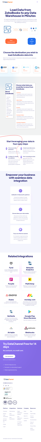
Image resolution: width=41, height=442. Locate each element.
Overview (5, 411)
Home (25, 411)
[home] (7, 2)
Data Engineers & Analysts (19, 418)
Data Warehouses (11, 414)
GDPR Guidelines (32, 429)
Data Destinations (12, 418)
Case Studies (33, 413)
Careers (25, 420)
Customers (26, 413)
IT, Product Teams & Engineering (19, 423)
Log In (4, 426)
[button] (38, 2)
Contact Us (26, 418)
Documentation (33, 419)
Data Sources (12, 411)
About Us (25, 416)
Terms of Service (32, 423)
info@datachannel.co (8, 383)
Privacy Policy (33, 426)
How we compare (32, 416)
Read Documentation (11, 41)
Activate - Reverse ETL (5, 420)
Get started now (31, 41)
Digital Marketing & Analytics (19, 413)
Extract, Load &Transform (5, 415)
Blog (31, 411)
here (7, 116)
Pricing (4, 424)
